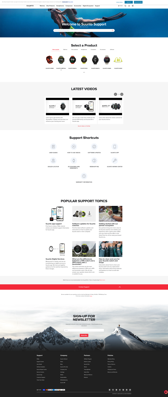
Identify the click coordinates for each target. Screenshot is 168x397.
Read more (102, 280)
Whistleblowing (63, 380)
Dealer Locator (87, 361)
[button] (115, 94)
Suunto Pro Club (64, 366)
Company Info (63, 369)
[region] (84, 2)
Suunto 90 (62, 382)
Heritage (62, 372)
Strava (85, 366)
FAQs (38, 359)
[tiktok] (123, 390)
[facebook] (113, 390)
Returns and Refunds (112, 372)
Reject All (128, 2)
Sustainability (63, 377)
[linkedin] (126, 390)
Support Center (40, 361)
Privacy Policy (111, 361)
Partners (86, 377)
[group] (50, 61)
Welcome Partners (88, 374)
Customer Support (41, 377)
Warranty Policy (111, 359)
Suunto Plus (86, 364)
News (61, 361)
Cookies (109, 366)
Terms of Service (111, 364)
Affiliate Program (88, 359)
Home (47, 11)
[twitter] (116, 390)
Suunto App (39, 374)
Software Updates (41, 366)
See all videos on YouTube (84, 126)
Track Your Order (40, 380)
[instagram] (109, 390)
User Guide (39, 364)
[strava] (130, 390)
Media (61, 374)
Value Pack (86, 372)
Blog (61, 364)
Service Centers (40, 372)
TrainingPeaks (87, 369)
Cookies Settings (119, 2)
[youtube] (120, 390)
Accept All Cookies (138, 2)
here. (91, 296)
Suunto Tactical (63, 359)
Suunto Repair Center (42, 369)
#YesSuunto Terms (112, 369)
